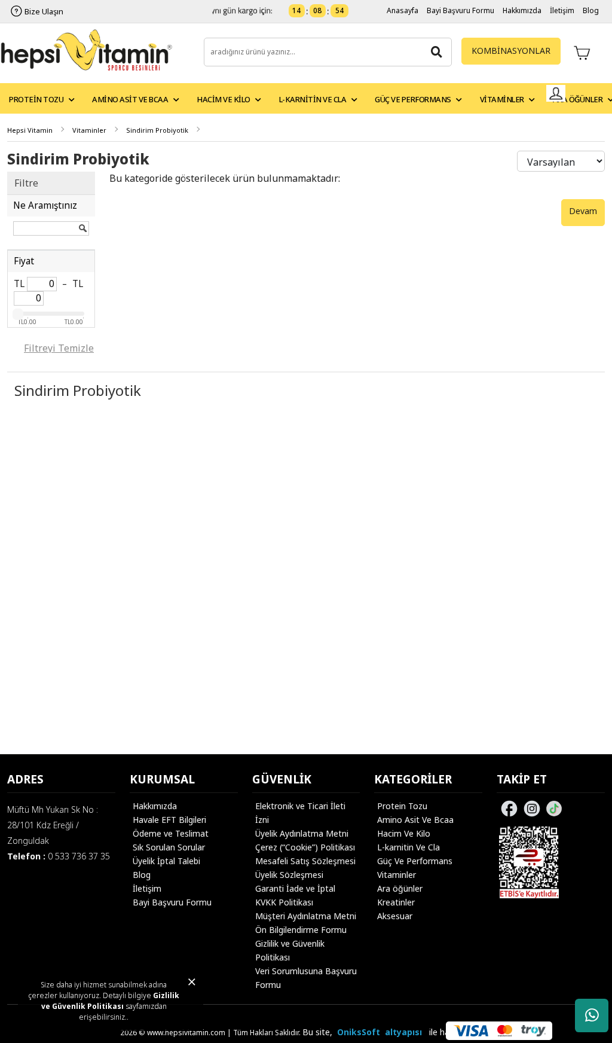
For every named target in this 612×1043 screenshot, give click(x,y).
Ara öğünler (400, 888)
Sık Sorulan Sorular (169, 847)
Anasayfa (402, 10)
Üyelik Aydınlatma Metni (301, 833)
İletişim (562, 10)
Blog (591, 10)
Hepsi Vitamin (30, 130)
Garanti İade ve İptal (295, 888)
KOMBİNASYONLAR (511, 50)
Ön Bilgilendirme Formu (301, 929)
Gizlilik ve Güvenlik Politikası (110, 1000)
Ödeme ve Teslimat (171, 833)
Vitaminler (89, 130)
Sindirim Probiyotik (157, 130)
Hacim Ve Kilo (403, 833)
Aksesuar (394, 916)
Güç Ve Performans (414, 861)
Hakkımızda (522, 10)
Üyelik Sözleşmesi (289, 874)
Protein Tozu (402, 806)
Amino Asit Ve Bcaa (415, 819)
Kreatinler (396, 902)
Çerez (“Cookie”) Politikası (305, 847)
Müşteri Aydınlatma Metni (305, 916)
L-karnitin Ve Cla (408, 847)
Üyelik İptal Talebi (166, 861)
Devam (583, 210)
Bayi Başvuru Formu (460, 10)
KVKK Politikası (284, 902)
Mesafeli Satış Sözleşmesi (305, 861)
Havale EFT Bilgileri (169, 819)
